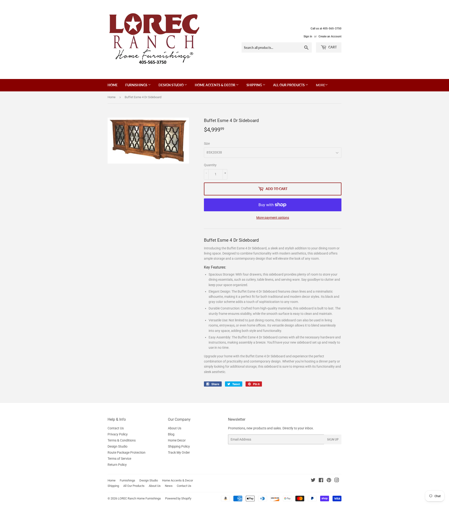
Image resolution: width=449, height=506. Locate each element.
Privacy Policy (118, 434)
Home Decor (177, 440)
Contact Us (116, 428)
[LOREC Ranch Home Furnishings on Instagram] (336, 481)
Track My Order (179, 452)
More (320, 85)
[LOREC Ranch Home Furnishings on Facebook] (321, 481)
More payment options (272, 217)
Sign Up (332, 439)
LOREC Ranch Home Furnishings (139, 498)
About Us (174, 428)
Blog (171, 434)
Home (113, 85)
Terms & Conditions (122, 440)
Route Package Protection (126, 452)
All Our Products (289, 85)
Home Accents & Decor (215, 85)
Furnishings (136, 85)
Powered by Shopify (178, 498)
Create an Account (330, 36)
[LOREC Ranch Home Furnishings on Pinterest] (328, 481)
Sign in (308, 36)
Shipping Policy (179, 446)
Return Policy (117, 465)
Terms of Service (119, 458)
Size (207, 143)
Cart (332, 47)
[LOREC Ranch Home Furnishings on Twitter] (313, 481)
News (169, 486)
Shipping (254, 85)
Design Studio (171, 85)
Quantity (210, 165)
